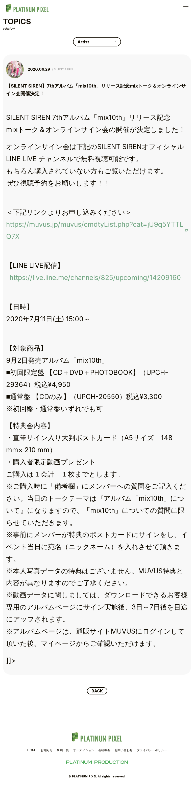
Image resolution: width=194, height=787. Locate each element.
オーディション (83, 750)
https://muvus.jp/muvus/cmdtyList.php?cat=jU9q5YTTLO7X (94, 230)
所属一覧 (63, 750)
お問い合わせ (123, 750)
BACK (97, 690)
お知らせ (47, 750)
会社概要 (104, 750)
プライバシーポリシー (152, 750)
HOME (32, 750)
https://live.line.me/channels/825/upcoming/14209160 (95, 277)
